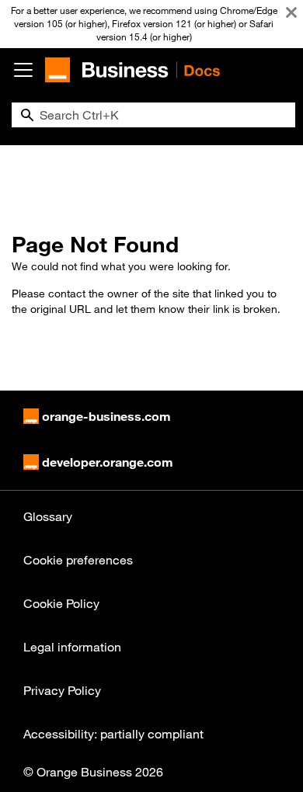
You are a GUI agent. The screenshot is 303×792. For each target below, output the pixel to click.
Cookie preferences (78, 560)
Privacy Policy (62, 690)
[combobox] (153, 114)
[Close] (291, 12)
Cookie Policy (61, 603)
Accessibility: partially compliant (113, 734)
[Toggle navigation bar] (23, 70)
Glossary (47, 516)
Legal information (72, 647)
